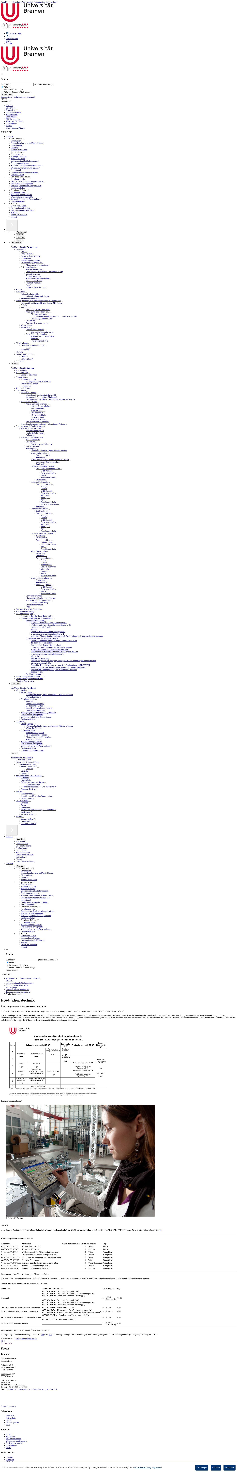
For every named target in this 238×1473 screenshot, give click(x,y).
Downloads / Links (18, 206)
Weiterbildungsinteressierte (16, 1441)
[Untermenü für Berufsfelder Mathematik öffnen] (46, 334)
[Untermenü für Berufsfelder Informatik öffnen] (45, 330)
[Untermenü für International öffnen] (27, 391)
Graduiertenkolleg (18, 188)
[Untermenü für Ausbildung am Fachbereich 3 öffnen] (50, 312)
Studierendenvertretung (20, 163)
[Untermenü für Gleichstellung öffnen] (28, 343)
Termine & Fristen (18, 159)
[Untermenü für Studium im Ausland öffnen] (38, 402)
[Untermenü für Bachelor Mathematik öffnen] (49, 482)
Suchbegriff (6, 84)
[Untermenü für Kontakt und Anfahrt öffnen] (38, 767)
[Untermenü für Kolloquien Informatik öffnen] (39, 294)
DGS (8, 1425)
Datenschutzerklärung (142, 1468)
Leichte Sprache (12, 1422)
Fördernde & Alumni (14, 1443)
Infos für (9, 106)
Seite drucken (6, 1343)
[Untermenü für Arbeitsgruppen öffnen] (34, 724)
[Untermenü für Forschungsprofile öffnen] (36, 699)
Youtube (9, 1457)
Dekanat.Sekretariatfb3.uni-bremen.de (32, 1389)
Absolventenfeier (17, 174)
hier (160, 1230)
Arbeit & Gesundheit (19, 215)
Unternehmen (11, 123)
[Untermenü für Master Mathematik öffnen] (47, 551)
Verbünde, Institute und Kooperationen (26, 186)
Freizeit (14, 217)
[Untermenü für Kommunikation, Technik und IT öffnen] (43, 776)
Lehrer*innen (11, 117)
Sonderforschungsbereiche (21, 195)
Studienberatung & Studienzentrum (24, 161)
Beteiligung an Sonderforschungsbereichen (28, 181)
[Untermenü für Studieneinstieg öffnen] (29, 373)
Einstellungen (201, 1468)
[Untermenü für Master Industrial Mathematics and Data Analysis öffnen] (70, 460)
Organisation (16, 141)
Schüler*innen (11, 114)
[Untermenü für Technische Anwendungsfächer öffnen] (61, 469)
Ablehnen (216, 1468)
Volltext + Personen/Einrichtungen (17, 92)
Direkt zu (9, 136)
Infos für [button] (9, 836)
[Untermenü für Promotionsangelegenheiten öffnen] (43, 263)
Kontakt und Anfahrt (19, 150)
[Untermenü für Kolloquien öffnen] (26, 292)
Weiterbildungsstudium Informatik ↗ (25, 168)
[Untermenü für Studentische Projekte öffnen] (34, 614)
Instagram (10, 1459)
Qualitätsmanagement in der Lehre (24, 172)
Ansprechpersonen (8, 1406)
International (16, 170)
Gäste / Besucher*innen (15, 128)
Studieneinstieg (17, 154)
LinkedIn (9, 1462)
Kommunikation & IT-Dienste (22, 210)
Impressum (10, 1416)
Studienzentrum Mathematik (26, 1339)
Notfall (8, 1420)
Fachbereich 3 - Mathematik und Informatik (18, 97)
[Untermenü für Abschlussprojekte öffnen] (46, 314)
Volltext (7, 87)
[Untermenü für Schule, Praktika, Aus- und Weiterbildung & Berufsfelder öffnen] (61, 301)
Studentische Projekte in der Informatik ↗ (27, 165)
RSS (3, 1341)
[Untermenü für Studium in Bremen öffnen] (37, 393)
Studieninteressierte (13, 112)
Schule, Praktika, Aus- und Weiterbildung (27, 143)
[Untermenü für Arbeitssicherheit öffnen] (30, 801)
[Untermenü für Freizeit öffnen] (23, 817)
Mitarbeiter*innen (13, 119)
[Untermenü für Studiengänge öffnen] (37, 449)
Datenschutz (11, 1418)
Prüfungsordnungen (18, 156)
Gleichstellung (16, 145)
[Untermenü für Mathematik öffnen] (26, 690)
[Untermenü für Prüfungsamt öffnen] (27, 377)
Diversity (14, 147)
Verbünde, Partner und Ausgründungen (26, 199)
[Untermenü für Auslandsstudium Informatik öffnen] (49, 404)
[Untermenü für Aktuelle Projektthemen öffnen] (45, 621)
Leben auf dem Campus (20, 208)
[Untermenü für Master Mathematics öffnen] (47, 453)
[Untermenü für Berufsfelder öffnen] (31, 328)
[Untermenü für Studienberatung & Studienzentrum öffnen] (44, 426)
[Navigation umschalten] (2, 74)
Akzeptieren (229, 1468)
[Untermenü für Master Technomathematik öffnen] (52, 578)
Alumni (9, 126)
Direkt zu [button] (9, 864)
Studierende (10, 108)
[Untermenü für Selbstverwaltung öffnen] (35, 267)
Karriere (14, 212)
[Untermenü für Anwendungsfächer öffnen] (52, 540)
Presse (8, 1448)
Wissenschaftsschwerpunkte (22, 183)
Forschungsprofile (18, 179)
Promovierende (12, 110)
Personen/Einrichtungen (13, 90)
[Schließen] (12, 245)
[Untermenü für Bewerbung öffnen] (36, 442)
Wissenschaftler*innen (14, 121)
